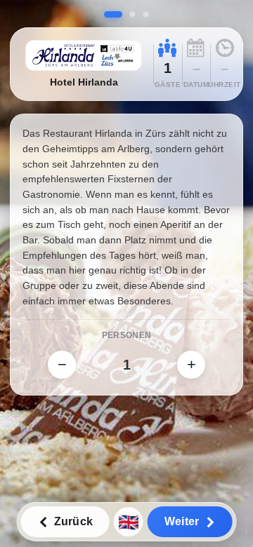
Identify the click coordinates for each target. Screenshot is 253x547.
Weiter (181, 521)
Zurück (73, 521)
